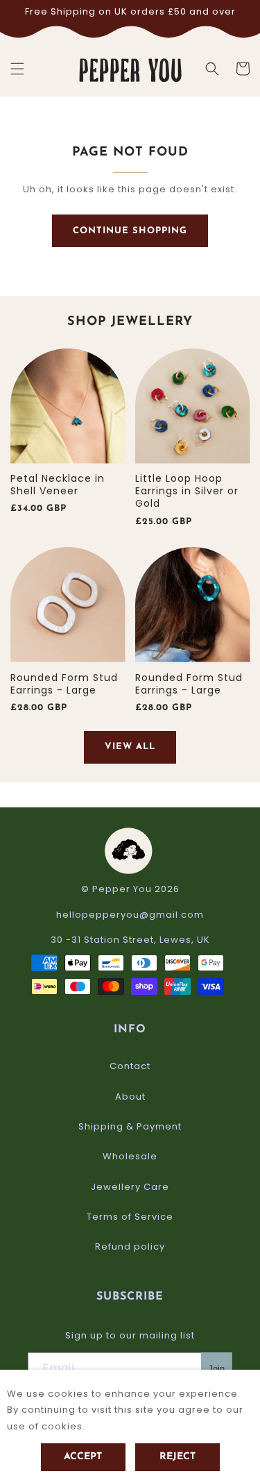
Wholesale (130, 1156)
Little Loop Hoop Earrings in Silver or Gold (187, 491)
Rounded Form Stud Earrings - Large (64, 683)
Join (216, 1368)
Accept (83, 1457)
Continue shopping (130, 230)
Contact (130, 1066)
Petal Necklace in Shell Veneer (57, 484)
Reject (177, 1457)
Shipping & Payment (130, 1126)
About (130, 1096)
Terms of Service (130, 1216)
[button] (17, 68)
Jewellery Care (130, 1186)
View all (130, 746)
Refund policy (130, 1246)
